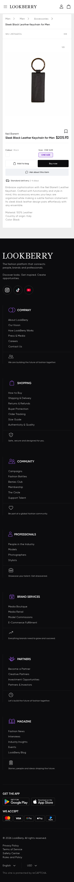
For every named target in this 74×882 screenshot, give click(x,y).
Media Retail (15, 611)
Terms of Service (12, 849)
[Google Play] (16, 802)
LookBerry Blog (17, 752)
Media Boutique (17, 606)
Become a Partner (19, 668)
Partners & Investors (20, 684)
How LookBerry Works (21, 330)
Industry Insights (17, 741)
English (7, 865)
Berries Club (15, 481)
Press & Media (16, 335)
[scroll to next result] (63, 84)
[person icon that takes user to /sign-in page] (61, 6)
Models (12, 549)
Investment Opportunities (23, 679)
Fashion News (16, 731)
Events (12, 747)
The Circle (14, 492)
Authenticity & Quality (21, 424)
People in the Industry (21, 544)
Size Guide (14, 419)
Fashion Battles (17, 476)
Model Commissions (20, 617)
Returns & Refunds (19, 403)
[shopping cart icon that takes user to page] (68, 6)
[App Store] (43, 802)
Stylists (12, 560)
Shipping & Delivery (19, 398)
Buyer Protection (18, 408)
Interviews (14, 736)
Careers (13, 341)
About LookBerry (18, 319)
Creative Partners (18, 674)
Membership (15, 487)
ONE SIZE (45, 155)
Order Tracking (17, 414)
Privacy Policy (11, 845)
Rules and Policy (12, 857)
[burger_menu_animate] (5, 6)
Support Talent (17, 497)
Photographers (17, 554)
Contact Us (15, 346)
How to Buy (15, 392)
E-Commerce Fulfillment (22, 622)
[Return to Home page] (23, 6)
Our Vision (14, 325)
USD (29, 865)
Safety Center (11, 853)
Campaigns (15, 471)
